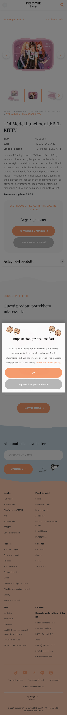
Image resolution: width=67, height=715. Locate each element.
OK (33, 372)
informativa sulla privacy (48, 362)
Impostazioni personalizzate (33, 384)
